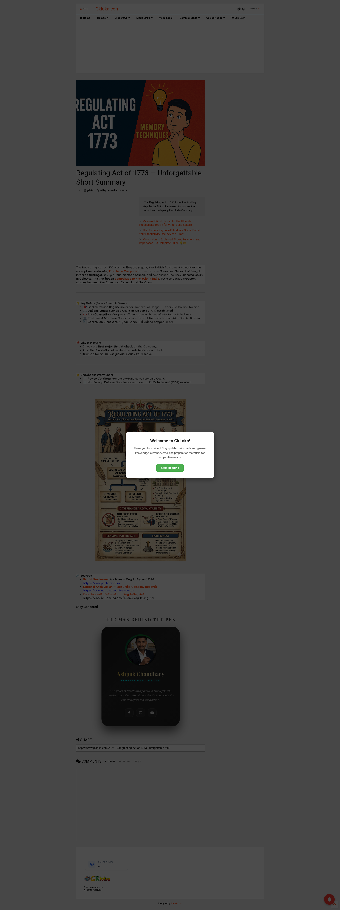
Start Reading (170, 467)
